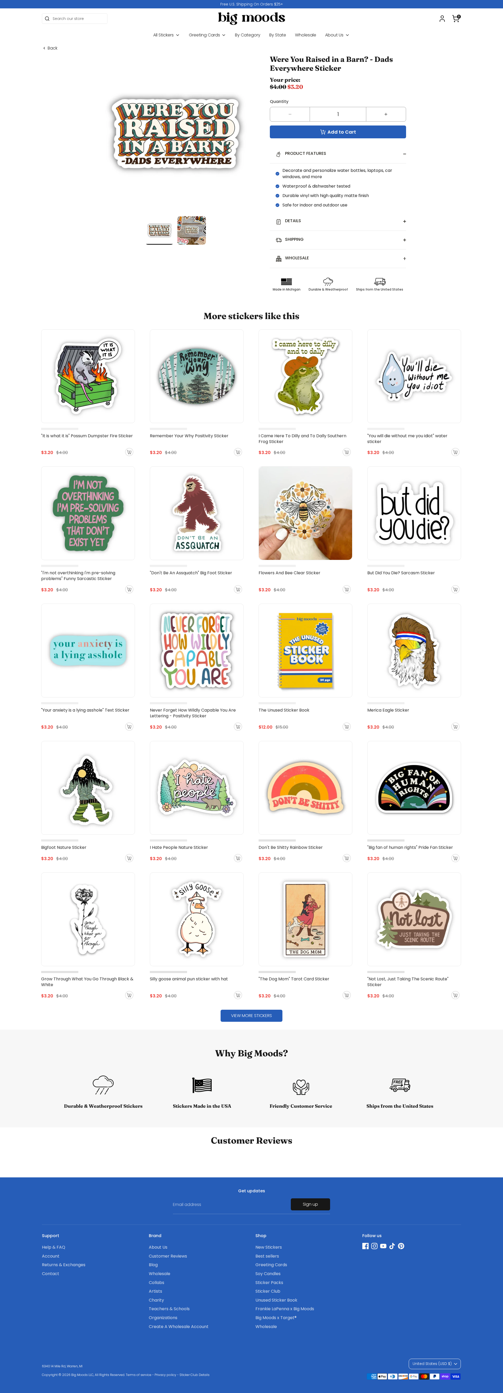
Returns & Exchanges (63, 1265)
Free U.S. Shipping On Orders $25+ (251, 4)
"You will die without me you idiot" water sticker (407, 439)
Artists (155, 1291)
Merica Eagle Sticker (388, 710)
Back (52, 48)
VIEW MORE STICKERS (251, 1016)
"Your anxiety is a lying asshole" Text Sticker (85, 710)
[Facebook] (365, 1246)
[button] (456, 18)
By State (277, 35)
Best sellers (267, 1256)
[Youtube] (383, 1246)
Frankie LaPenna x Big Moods (284, 1309)
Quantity (279, 102)
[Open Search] (47, 18)
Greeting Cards (205, 35)
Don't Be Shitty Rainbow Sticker (291, 847)
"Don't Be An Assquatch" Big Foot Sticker (191, 573)
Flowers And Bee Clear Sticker (289, 573)
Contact (50, 1274)
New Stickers (268, 1247)
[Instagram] (374, 1246)
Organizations (163, 1318)
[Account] (442, 18)
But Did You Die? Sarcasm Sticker (401, 573)
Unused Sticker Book (276, 1300)
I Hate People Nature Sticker (179, 847)
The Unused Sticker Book (284, 710)
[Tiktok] (392, 1246)
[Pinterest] (401, 1246)
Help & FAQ (53, 1247)
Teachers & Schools (169, 1309)
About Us (335, 35)
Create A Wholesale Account (179, 1327)
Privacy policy (165, 1375)
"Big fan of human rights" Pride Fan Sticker (410, 847)
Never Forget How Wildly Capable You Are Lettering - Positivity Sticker (193, 713)
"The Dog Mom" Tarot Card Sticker (294, 979)
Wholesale (305, 35)
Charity (156, 1300)
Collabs (156, 1283)
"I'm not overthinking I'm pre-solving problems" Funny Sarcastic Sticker (78, 576)
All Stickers (164, 35)
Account (50, 1256)
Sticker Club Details (194, 1375)
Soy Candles (268, 1274)
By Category (247, 35)
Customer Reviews (168, 1256)
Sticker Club (267, 1291)
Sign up (310, 1204)
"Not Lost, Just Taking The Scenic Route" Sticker (408, 982)
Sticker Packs (269, 1283)
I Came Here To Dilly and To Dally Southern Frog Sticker (302, 439)
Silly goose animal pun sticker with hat (189, 979)
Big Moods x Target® (276, 1318)
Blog (153, 1265)
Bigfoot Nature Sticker (63, 847)
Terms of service (138, 1375)
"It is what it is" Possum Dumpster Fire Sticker (87, 436)
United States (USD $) (432, 1363)
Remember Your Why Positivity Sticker (189, 436)
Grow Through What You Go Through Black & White (87, 982)
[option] (251, 4)
